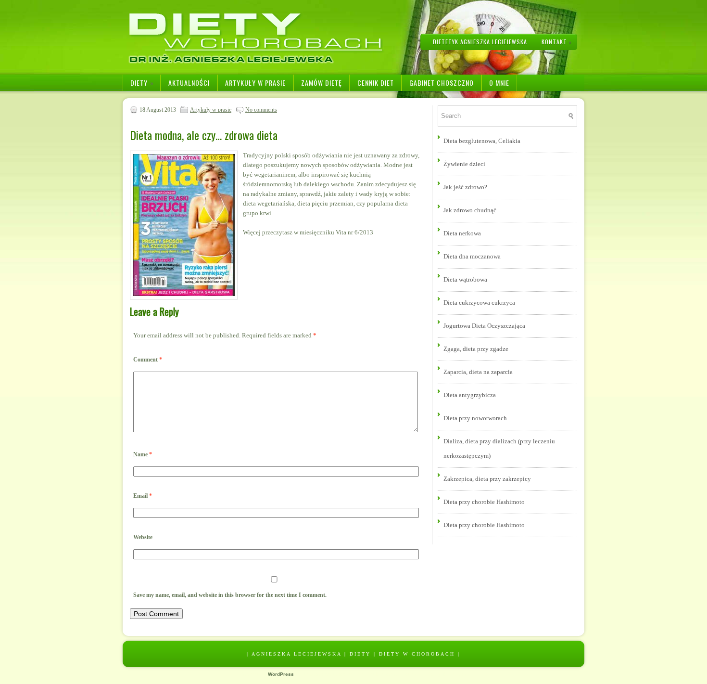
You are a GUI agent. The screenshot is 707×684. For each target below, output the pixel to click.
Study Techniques (447, 674)
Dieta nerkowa (462, 233)
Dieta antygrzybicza (469, 395)
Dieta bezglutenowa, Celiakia (481, 140)
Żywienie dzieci (464, 164)
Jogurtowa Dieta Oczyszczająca (484, 325)
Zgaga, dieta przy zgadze (475, 348)
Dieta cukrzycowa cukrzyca (479, 302)
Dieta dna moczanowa (472, 256)
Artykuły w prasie (255, 82)
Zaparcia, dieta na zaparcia (478, 371)
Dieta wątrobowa (465, 279)
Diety (142, 82)
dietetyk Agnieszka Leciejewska (480, 42)
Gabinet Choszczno (441, 82)
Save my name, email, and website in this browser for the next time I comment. (230, 595)
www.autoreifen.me (343, 674)
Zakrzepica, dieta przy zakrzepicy (487, 478)
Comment (147, 359)
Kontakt (557, 42)
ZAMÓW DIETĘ (321, 82)
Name (142, 454)
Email (142, 495)
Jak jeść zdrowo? (465, 187)
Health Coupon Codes (391, 674)
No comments (261, 109)
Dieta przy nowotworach (475, 418)
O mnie (499, 82)
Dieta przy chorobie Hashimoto (484, 501)
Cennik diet (375, 82)
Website (142, 537)
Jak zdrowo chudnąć (469, 210)
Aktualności (189, 82)
